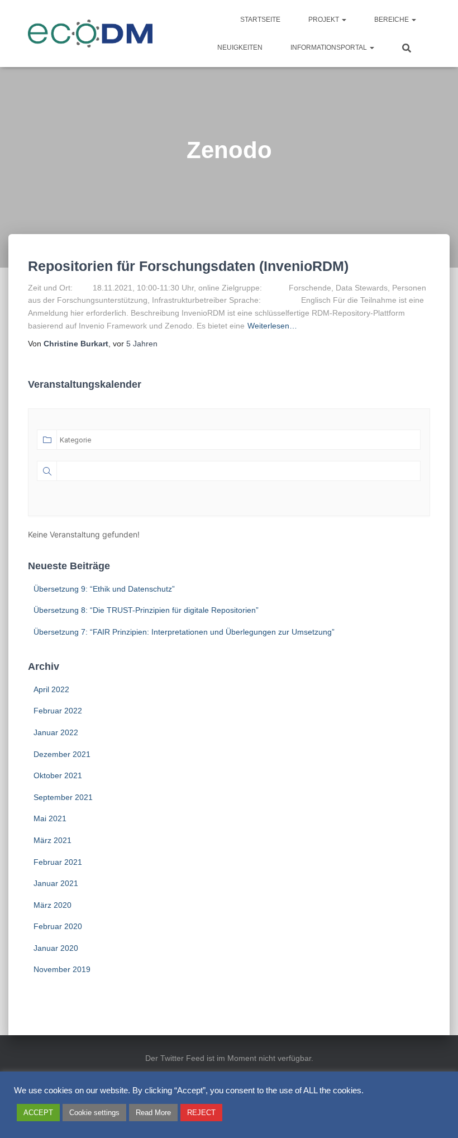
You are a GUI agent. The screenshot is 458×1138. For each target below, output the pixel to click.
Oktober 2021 (58, 775)
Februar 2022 (58, 710)
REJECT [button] (201, 1112)
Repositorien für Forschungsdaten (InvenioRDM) (188, 266)
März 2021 (52, 840)
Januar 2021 (56, 883)
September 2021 (63, 797)
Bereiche (392, 19)
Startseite (260, 19)
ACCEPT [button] (38, 1112)
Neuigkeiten (240, 47)
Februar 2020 (58, 926)
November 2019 (62, 969)
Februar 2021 (58, 862)
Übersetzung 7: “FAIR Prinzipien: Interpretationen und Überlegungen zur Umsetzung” (184, 631)
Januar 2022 (56, 732)
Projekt (324, 19)
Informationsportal (329, 47)
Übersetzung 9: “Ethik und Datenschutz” (104, 588)
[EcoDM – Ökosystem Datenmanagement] (90, 33)
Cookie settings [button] (94, 1112)
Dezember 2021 (62, 754)
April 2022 (51, 689)
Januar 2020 (56, 948)
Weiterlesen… (272, 325)
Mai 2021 (50, 818)
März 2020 (52, 905)
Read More (153, 1112)
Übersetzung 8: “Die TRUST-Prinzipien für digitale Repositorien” (146, 610)
